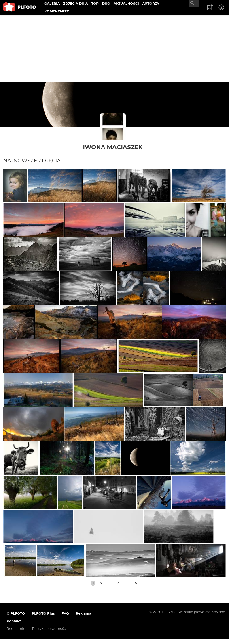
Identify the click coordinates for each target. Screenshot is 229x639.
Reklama (83, 613)
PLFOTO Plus (43, 613)
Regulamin (16, 628)
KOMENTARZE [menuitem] (56, 11)
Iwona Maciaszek (113, 146)
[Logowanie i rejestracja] (221, 7)
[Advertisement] (114, 48)
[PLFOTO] (19, 7)
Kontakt (14, 621)
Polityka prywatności (49, 628)
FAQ (65, 613)
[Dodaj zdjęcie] (210, 7)
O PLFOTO (16, 613)
